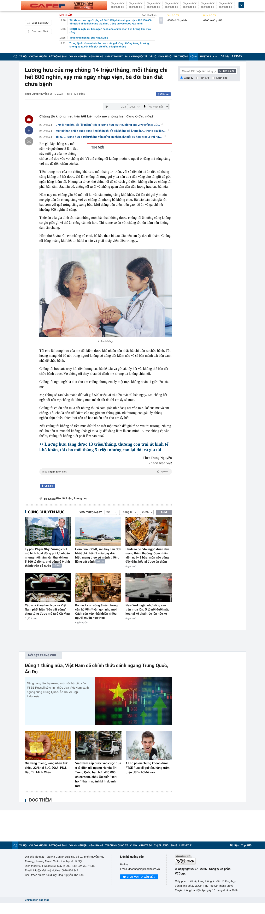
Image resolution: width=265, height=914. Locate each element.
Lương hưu (80, 498)
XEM (164, 512)
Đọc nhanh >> (149, 15)
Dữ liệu (225, 56)
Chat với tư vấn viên (141, 876)
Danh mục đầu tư (40, 31)
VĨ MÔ (152, 56)
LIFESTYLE (205, 56)
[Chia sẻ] (29, 130)
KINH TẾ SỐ (164, 56)
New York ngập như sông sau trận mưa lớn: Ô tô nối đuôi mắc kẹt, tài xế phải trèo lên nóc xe (147, 609)
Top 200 (246, 845)
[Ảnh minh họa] (105, 293)
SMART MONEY (114, 56)
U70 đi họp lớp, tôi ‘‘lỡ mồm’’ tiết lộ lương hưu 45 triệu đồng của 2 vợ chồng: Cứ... (108, 125)
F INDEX (237, 56)
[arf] (105, 476)
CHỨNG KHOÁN (38, 56)
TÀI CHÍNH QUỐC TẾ (136, 56)
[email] (29, 141)
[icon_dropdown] (241, 5)
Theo (105, 471)
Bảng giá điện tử (40, 23)
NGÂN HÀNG (96, 56)
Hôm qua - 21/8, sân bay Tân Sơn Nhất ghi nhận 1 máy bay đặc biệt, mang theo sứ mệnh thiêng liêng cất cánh (98, 555)
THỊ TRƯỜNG (180, 56)
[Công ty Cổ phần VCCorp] (207, 860)
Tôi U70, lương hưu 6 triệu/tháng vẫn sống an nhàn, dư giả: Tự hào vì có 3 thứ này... (109, 137)
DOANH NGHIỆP (78, 56)
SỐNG (193, 56)
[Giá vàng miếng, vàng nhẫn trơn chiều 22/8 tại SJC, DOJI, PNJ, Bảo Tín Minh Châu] (48, 745)
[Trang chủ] (15, 56)
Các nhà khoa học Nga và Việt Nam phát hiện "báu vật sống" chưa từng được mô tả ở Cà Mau (47, 609)
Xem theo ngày (91, 512)
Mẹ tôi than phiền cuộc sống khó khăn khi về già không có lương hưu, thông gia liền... (111, 131)
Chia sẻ (164, 94)
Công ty (188, 77)
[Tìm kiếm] (227, 71)
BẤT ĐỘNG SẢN (58, 56)
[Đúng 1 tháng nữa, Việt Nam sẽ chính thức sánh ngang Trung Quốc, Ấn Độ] (133, 701)
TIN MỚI (97, 147)
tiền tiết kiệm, (64, 498)
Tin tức (205, 77)
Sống (82, 94)
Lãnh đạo (222, 77)
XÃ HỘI (23, 56)
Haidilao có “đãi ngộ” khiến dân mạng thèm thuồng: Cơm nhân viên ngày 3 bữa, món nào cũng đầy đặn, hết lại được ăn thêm (147, 555)
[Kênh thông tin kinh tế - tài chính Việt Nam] (64, 5)
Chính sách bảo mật (37, 900)
